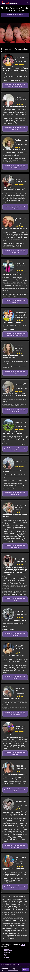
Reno (5, 955)
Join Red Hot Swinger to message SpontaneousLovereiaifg (15, 334)
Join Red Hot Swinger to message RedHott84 (15, 634)
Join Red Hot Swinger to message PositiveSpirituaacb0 (15, 85)
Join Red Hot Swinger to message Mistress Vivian (15, 846)
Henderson (7, 952)
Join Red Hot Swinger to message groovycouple (15, 252)
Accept (25, 969)
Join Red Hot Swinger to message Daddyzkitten (15, 449)
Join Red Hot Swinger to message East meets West (15, 714)
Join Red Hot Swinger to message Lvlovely (15, 301)
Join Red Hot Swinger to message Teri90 (15, 372)
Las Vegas (6, 949)
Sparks (5, 954)
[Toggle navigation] (27, 2)
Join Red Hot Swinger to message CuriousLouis (15, 887)
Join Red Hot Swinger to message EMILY (15, 677)
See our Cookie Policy (13, 970)
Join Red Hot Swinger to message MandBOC (15, 753)
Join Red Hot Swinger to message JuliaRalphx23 (15, 411)
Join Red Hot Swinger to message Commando (15, 493)
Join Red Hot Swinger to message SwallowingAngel (15, 167)
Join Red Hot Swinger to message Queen (15, 599)
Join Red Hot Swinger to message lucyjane (15, 207)
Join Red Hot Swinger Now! (15, 15)
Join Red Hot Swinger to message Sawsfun (15, 128)
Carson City (7, 959)
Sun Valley (6, 957)
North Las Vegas (8, 950)
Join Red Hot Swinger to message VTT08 (15, 790)
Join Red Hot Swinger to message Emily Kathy (15, 546)
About (19, 964)
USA (23, 944)
